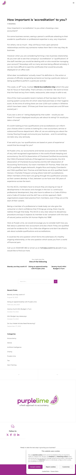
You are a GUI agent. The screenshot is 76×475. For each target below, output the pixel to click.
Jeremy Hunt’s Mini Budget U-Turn (19, 309)
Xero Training (11, 365)
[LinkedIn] (18, 434)
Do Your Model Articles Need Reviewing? (21, 323)
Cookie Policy (46, 471)
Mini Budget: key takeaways (17, 316)
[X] (7, 434)
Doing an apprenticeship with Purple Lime (22, 302)
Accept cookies (35, 467)
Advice (9, 343)
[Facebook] (11, 434)
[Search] (55, 281)
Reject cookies (51, 467)
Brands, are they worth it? (16, 294)
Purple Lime (11, 356)
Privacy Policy (54, 471)
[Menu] (73, 3)
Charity (9, 352)
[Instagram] (14, 434)
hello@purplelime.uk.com (51, 248)
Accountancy (12, 23)
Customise (66, 467)
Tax (8, 360)
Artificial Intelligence (14, 347)
